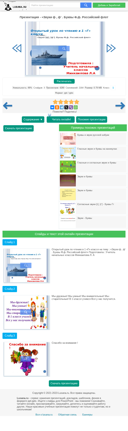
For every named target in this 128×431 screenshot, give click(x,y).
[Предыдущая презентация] (9, 105)
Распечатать (64, 81)
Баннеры (87, 414)
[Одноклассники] (57, 107)
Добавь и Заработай (109, 5)
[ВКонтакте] (52, 107)
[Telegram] (62, 107)
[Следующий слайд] (111, 49)
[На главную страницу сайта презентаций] (16, 7)
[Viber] (71, 107)
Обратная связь (67, 414)
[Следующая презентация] (121, 105)
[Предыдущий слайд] (16, 49)
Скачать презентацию (18, 128)
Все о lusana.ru (44, 414)
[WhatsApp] (76, 107)
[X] (66, 107)
